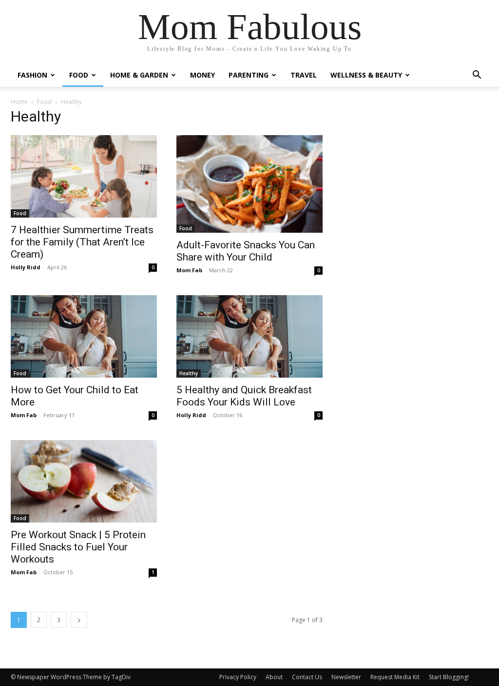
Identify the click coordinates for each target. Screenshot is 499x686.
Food (78, 75)
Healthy (188, 373)
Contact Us (307, 677)
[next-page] (79, 620)
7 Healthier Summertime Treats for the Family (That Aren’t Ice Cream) (82, 242)
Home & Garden (139, 75)
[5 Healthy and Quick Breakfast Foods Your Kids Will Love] (249, 336)
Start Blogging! (449, 677)
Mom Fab (189, 270)
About (274, 677)
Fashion (32, 75)
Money (202, 75)
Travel (303, 75)
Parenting (249, 75)
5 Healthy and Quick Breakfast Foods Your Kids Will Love (244, 396)
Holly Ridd (25, 267)
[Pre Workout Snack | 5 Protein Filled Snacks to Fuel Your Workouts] (84, 481)
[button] (476, 76)
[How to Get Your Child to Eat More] (84, 336)
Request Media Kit (395, 677)
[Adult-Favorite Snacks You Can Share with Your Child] (249, 184)
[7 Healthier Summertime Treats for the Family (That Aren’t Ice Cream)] (84, 176)
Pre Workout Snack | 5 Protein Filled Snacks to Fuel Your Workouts (78, 547)
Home (19, 102)
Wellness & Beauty (366, 75)
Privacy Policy (237, 677)
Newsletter (346, 677)
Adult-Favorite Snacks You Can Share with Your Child (245, 251)
